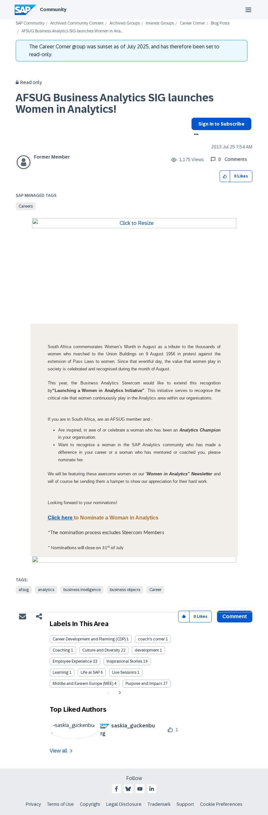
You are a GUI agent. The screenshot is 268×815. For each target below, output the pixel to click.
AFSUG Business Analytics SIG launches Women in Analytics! (115, 103)
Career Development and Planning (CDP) (89, 639)
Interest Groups (160, 23)
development (147, 650)
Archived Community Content (77, 23)
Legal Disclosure (124, 804)
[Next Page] (119, 692)
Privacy (33, 804)
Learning (60, 672)
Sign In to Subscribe (221, 124)
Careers (26, 206)
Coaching (61, 650)
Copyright (90, 804)
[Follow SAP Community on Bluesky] (128, 788)
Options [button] (195, 135)
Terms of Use (60, 804)
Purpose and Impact (144, 683)
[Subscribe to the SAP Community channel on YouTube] (139, 788)
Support (185, 804)
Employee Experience (72, 661)
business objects (125, 589)
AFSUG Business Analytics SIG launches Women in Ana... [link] (72, 31)
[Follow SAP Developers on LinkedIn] (151, 788)
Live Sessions (124, 672)
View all (58, 751)
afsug (24, 589)
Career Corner (192, 23)
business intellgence (82, 589)
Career (155, 589)
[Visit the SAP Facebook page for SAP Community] (116, 788)
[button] (225, 176)
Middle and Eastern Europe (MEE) (83, 683)
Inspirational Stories (124, 661)
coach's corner (151, 639)
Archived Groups (124, 23)
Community (53, 9)
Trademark (159, 804)
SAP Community (30, 23)
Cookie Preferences (221, 804)
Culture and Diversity (101, 650)
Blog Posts (220, 23)
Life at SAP (90, 672)
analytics (46, 589)
